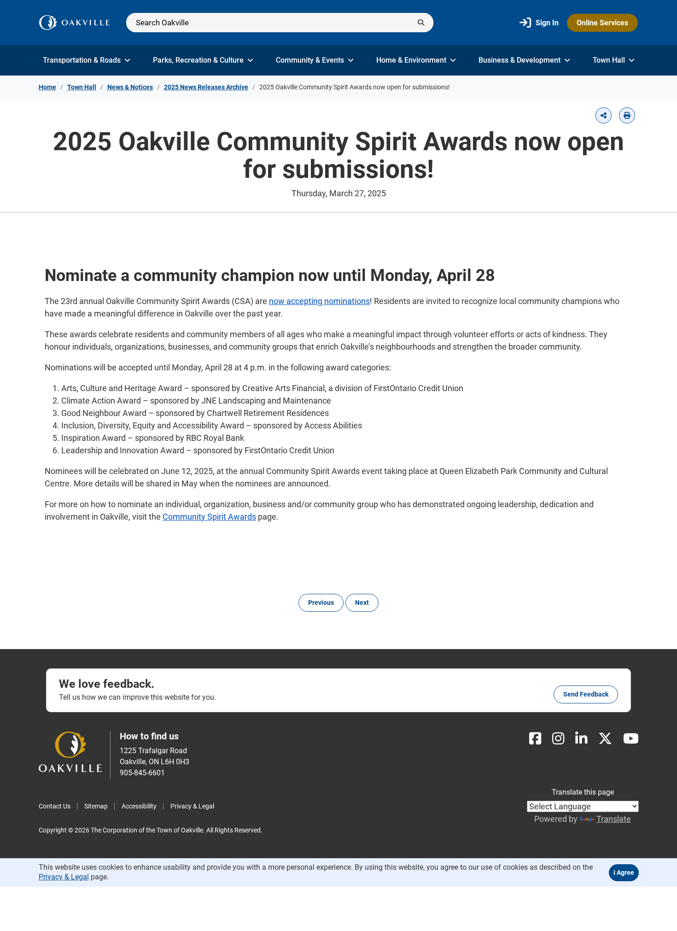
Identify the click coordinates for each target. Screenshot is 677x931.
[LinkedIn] (581, 739)
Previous (321, 602)
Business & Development (519, 60)
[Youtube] (631, 739)
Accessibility (139, 806)
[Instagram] (558, 739)
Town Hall (609, 60)
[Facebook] (535, 739)
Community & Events (310, 60)
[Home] (74, 22)
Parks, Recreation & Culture (198, 60)
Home (47, 87)
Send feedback (585, 694)
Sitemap (96, 806)
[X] (605, 739)
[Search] (279, 22)
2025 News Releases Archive (206, 87)
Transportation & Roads (82, 60)
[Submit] (421, 22)
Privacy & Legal (192, 806)
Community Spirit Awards (209, 516)
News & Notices (130, 87)
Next (362, 602)
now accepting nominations (319, 301)
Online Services (602, 22)
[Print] (627, 115)
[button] (603, 115)
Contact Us (54, 806)
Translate (613, 819)
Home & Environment (411, 60)
